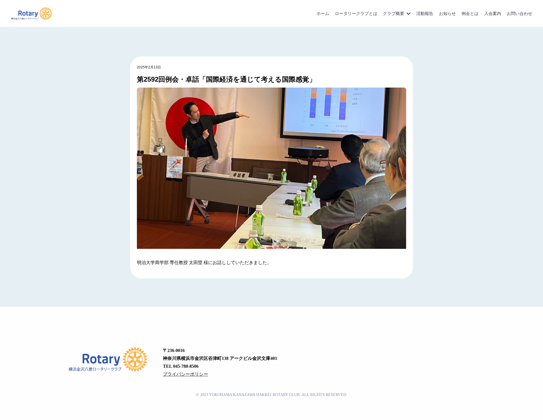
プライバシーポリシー (185, 374)
